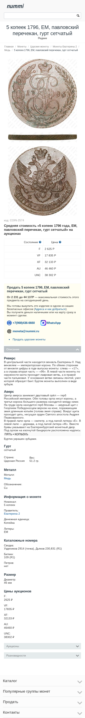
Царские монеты (39, 46)
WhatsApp (53, 322)
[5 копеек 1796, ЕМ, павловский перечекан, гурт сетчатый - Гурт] (42, 93)
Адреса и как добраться (50, 309)
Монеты (21, 46)
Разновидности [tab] (16, 655)
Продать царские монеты (29, 339)
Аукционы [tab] (12, 646)
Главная (9, 46)
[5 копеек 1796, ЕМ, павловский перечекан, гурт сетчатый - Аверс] (42, 181)
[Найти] (78, 16)
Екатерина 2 (12, 513)
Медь (7, 50)
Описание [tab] (12, 349)
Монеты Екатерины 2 (65, 46)
